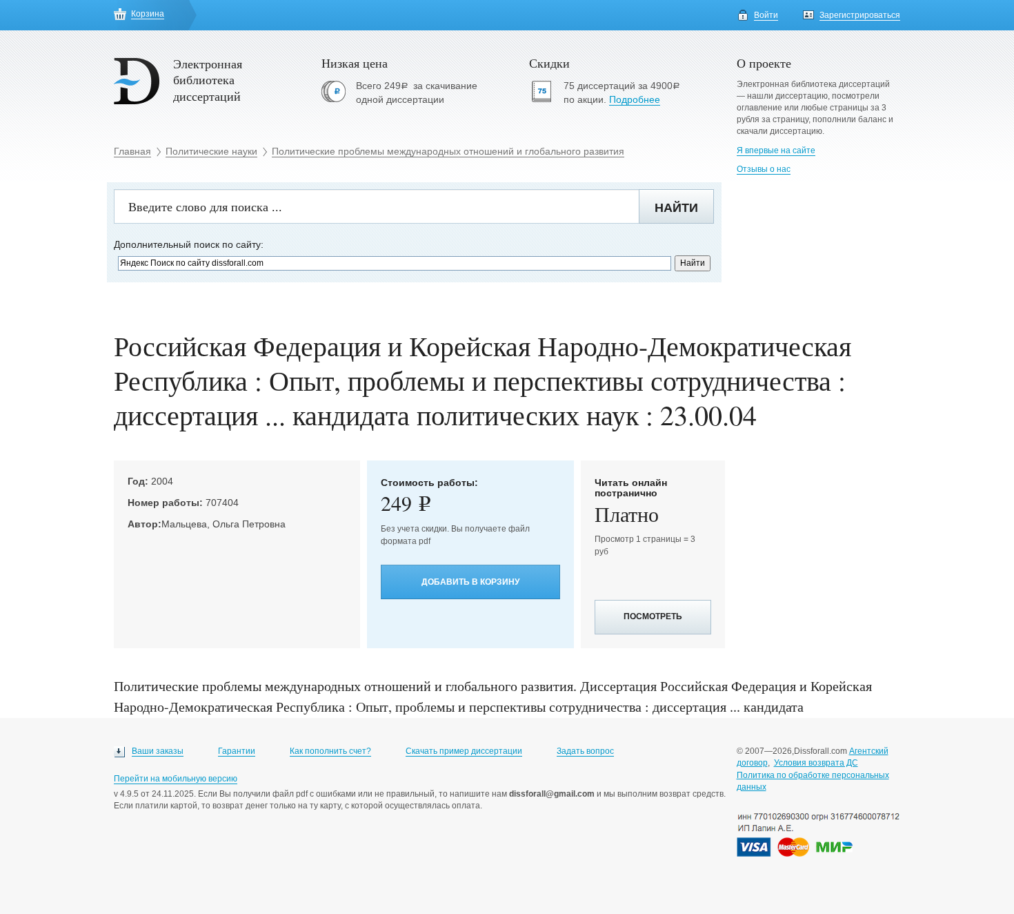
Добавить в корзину (470, 582)
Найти (676, 208)
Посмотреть (653, 616)
